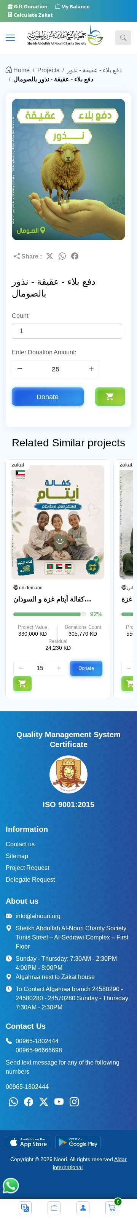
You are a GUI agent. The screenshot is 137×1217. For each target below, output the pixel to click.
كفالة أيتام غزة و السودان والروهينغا (48, 599)
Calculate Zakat (33, 14)
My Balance (75, 6)
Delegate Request (30, 879)
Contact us (20, 844)
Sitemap (17, 856)
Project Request (27, 868)
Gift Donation (30, 6)
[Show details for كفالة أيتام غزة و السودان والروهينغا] (57, 522)
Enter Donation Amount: (44, 352)
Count (20, 316)
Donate (48, 397)
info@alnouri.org (38, 916)
